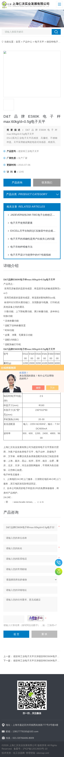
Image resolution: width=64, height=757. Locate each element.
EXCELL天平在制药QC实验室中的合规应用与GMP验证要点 (33, 230)
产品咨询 (17, 182)
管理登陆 (30, 753)
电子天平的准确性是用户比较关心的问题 (32, 238)
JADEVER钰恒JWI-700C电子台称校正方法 (33, 214)
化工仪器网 (19, 753)
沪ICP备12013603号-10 (35, 748)
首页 (18, 41)
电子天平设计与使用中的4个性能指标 (30, 254)
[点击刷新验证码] (36, 618)
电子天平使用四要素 (21, 222)
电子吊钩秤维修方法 (21, 246)
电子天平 (39, 41)
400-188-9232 (58, 562)
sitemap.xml (42, 753)
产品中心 (27, 41)
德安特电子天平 (55, 41)
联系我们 (47, 182)
